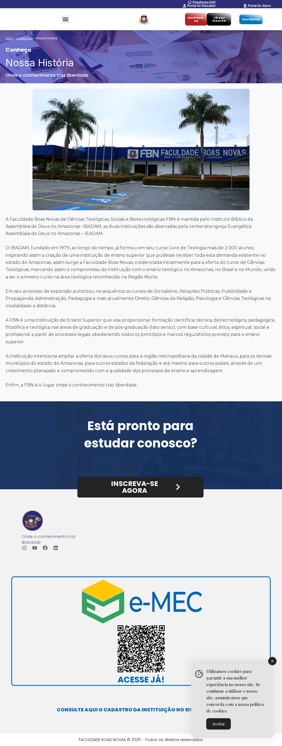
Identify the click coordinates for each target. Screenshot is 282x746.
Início (9, 38)
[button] (65, 19)
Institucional (25, 38)
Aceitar (218, 723)
